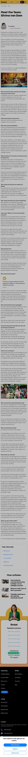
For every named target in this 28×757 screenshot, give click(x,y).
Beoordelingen (18, 674)
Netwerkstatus (4, 709)
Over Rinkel (3, 6)
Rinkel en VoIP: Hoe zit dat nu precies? (18, 589)
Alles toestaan (15, 745)
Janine (20, 433)
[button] (22, 2)
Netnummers (4, 681)
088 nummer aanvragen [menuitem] (14, 635)
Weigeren (15, 749)
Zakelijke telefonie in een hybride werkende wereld (18, 596)
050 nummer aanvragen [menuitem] (14, 646)
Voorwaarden (4, 706)
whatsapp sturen (8, 733)
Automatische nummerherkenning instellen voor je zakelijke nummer (18, 583)
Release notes (4, 713)
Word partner (4, 702)
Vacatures (17, 681)
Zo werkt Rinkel (4, 677)
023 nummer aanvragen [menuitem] (14, 642)
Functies (3, 684)
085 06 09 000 (7, 729)
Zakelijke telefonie (5, 674)
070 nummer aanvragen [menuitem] (14, 638)
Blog (9, 6)
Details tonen (15, 753)
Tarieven (3, 688)
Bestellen (4, 692)
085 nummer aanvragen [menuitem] (14, 631)
